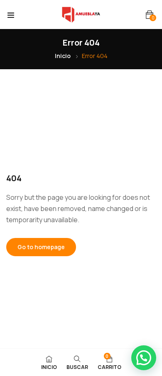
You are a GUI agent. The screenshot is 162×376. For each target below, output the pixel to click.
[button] (149, 14)
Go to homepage (41, 247)
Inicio (63, 56)
